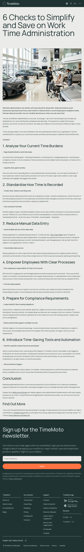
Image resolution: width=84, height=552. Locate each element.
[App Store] (70, 505)
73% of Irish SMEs (56, 235)
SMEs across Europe (20, 392)
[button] (67, 3)
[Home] (11, 3)
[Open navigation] (79, 3)
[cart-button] (75, 3)
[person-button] (71, 3)
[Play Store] (71, 500)
